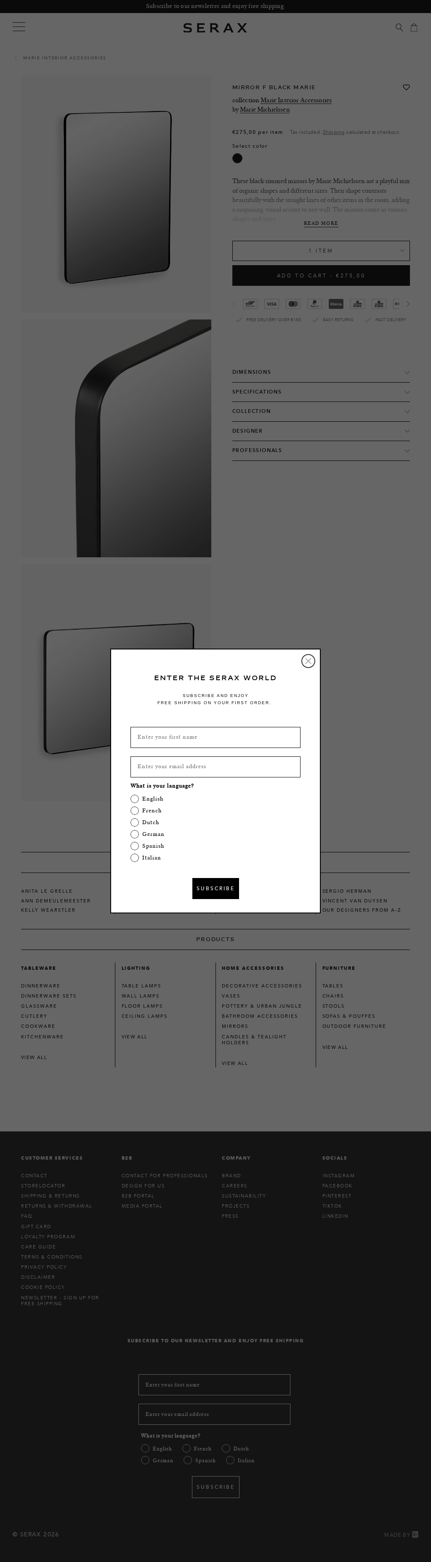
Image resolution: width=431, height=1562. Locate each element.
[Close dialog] (308, 661)
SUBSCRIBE (216, 888)
